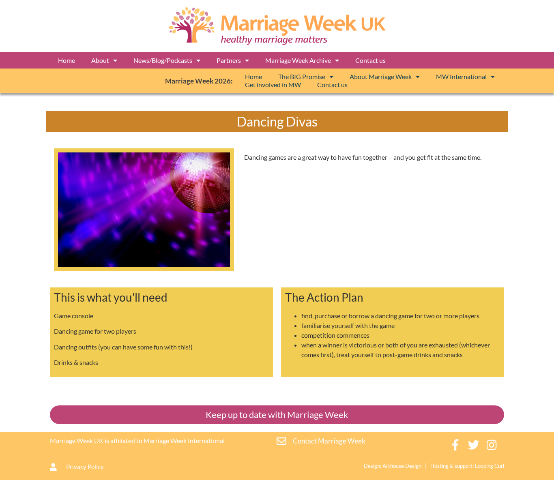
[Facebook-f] (456, 445)
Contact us (370, 60)
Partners (229, 60)
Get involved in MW (273, 84)
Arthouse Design (401, 466)
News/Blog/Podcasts (162, 60)
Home (66, 60)
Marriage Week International (184, 440)
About (100, 60)
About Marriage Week (381, 76)
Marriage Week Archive (298, 60)
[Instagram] (492, 445)
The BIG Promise (301, 76)
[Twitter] (474, 445)
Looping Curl (489, 466)
